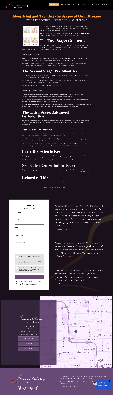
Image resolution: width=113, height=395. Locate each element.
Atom (64, 187)
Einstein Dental (72, 383)
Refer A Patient (65, 5)
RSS (68, 187)
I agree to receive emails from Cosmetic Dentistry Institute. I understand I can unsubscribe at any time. (29, 269)
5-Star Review (67, 229)
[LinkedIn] (36, 388)
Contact (97, 5)
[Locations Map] (76, 332)
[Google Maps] (20, 388)
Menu (104, 5)
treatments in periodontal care (72, 35)
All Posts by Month (57, 187)
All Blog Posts (27, 182)
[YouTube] (31, 388)
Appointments (54, 5)
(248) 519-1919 (32, 281)
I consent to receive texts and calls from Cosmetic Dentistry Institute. (30, 259)
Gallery (74, 5)
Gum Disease (63, 182)
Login (76, 386)
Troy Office (28, 318)
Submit (29, 277)
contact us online (64, 172)
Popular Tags (47, 187)
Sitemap (62, 386)
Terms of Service (30, 284)
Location (90, 5)
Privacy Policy (70, 386)
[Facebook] (25, 388)
